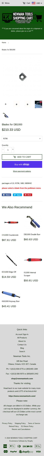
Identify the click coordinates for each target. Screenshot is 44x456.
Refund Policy (14, 426)
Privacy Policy (7, 423)
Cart (28, 3)
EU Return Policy (27, 426)
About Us (22, 341)
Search (22, 351)
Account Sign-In (22, 334)
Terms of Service (34, 423)
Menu (7, 3)
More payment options (22, 171)
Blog (22, 348)
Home (4, 42)
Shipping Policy (20, 423)
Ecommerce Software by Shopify (21, 441)
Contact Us (22, 345)
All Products (22, 338)
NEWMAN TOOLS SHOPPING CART (24, 438)
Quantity (5, 145)
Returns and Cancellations (21, 429)
